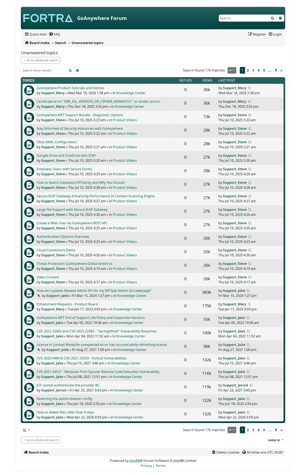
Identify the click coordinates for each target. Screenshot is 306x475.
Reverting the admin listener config (64, 398)
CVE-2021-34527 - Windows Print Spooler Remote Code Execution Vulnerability (98, 371)
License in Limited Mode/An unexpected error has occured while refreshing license (102, 344)
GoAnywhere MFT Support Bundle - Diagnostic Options (80, 115)
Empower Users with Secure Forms (64, 169)
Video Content (48, 277)
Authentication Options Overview (63, 236)
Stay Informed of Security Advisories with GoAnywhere (80, 128)
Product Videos (125, 120)
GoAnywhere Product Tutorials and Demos (70, 88)
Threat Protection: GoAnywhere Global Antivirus (74, 263)
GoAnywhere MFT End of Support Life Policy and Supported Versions (91, 317)
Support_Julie (57, 349)
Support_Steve (53, 120)
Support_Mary (53, 93)
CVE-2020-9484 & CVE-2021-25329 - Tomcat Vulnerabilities (82, 358)
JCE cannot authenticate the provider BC (68, 385)
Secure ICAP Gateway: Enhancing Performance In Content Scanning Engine (96, 196)
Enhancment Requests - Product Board (67, 304)
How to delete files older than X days (65, 412)
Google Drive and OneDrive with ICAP (66, 155)
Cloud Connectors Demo (56, 250)
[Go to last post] (249, 88)
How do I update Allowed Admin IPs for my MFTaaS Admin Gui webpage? (94, 290)
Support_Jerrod (53, 390)
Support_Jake (57, 295)
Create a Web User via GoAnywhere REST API (72, 223)
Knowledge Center (131, 93)
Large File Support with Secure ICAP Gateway (72, 209)
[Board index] (49, 18)
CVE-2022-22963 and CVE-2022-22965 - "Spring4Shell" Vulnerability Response (97, 331)
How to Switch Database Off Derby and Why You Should (80, 182)
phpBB (134, 460)
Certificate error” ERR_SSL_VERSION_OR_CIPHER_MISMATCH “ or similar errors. (99, 101)
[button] (26, 430)
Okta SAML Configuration (57, 142)
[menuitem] (35, 34)
